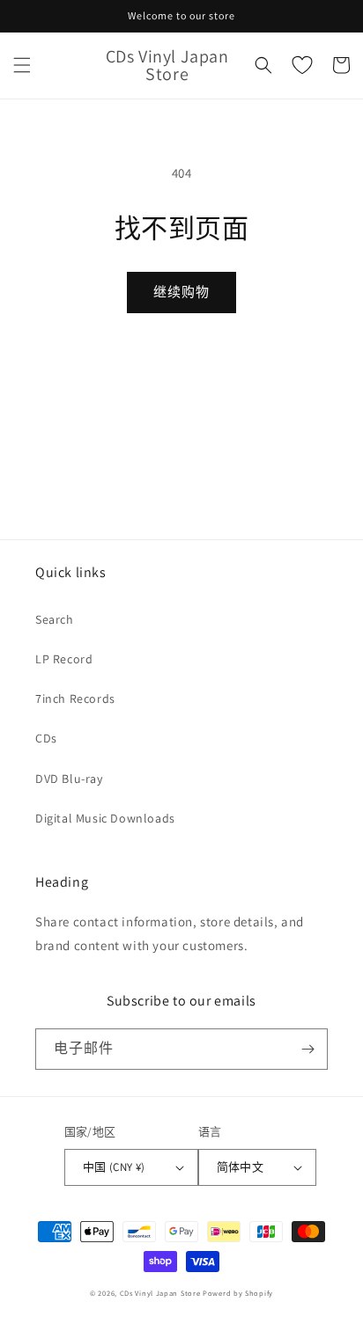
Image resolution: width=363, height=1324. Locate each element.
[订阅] (307, 1049)
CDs (46, 738)
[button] (22, 65)
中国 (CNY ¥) (114, 1166)
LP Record (64, 659)
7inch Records (75, 698)
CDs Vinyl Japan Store (160, 1293)
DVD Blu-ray (69, 778)
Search (54, 619)
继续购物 (181, 291)
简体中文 (240, 1166)
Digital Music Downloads (105, 818)
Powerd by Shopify (238, 1293)
